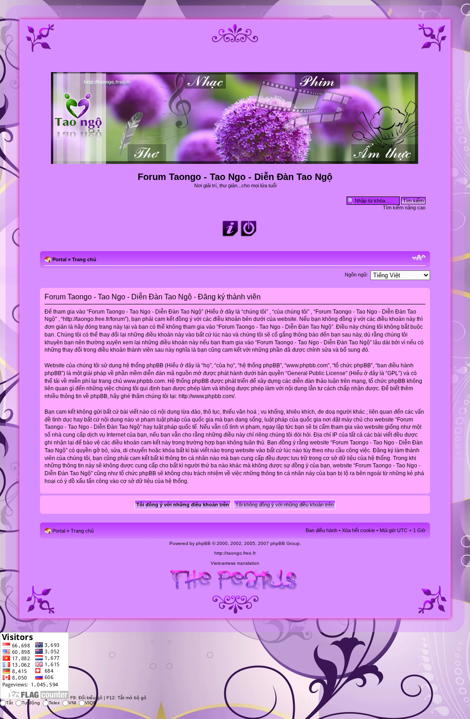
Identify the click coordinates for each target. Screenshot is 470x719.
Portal (59, 259)
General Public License (316, 373)
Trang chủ (84, 259)
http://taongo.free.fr (235, 553)
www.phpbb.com (144, 381)
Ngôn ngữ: (356, 274)
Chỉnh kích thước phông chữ (418, 257)
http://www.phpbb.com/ (207, 396)
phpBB (203, 543)
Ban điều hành (321, 530)
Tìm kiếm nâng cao (404, 207)
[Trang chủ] (235, 160)
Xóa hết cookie (358, 530)
